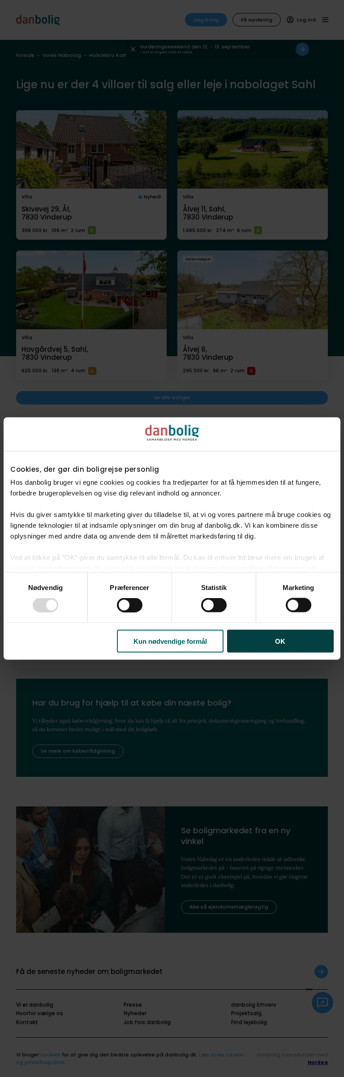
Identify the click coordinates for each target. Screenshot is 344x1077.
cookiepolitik (241, 568)
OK (280, 641)
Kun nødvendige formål (170, 641)
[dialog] (172, 539)
